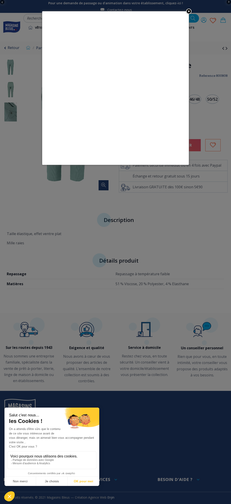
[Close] (189, 11)
